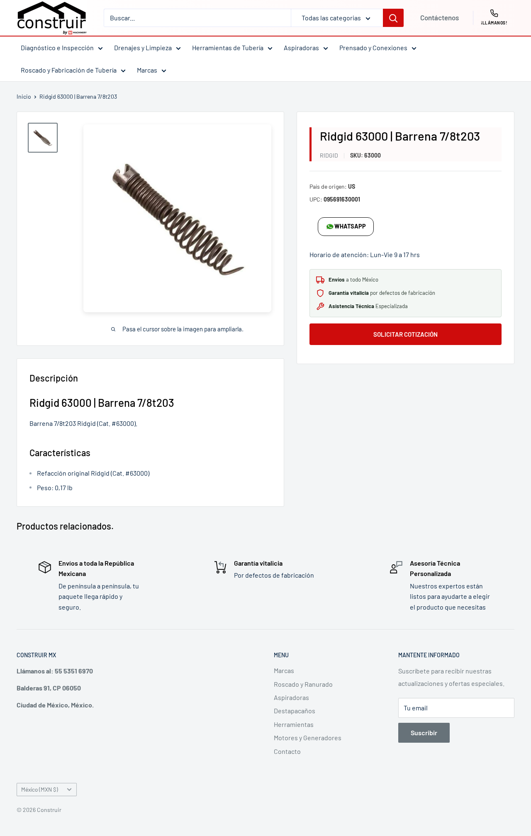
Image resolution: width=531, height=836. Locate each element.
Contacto (287, 751)
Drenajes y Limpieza (143, 47)
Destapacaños (294, 710)
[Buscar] (393, 18)
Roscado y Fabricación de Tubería (69, 70)
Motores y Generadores (307, 737)
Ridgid (329, 155)
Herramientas (294, 724)
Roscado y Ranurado (303, 684)
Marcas (147, 70)
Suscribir (424, 732)
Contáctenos (439, 17)
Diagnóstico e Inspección (57, 47)
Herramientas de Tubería (227, 47)
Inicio (24, 96)
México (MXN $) (39, 789)
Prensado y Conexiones (373, 47)
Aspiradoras (301, 47)
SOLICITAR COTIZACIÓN (405, 334)
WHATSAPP (350, 226)
